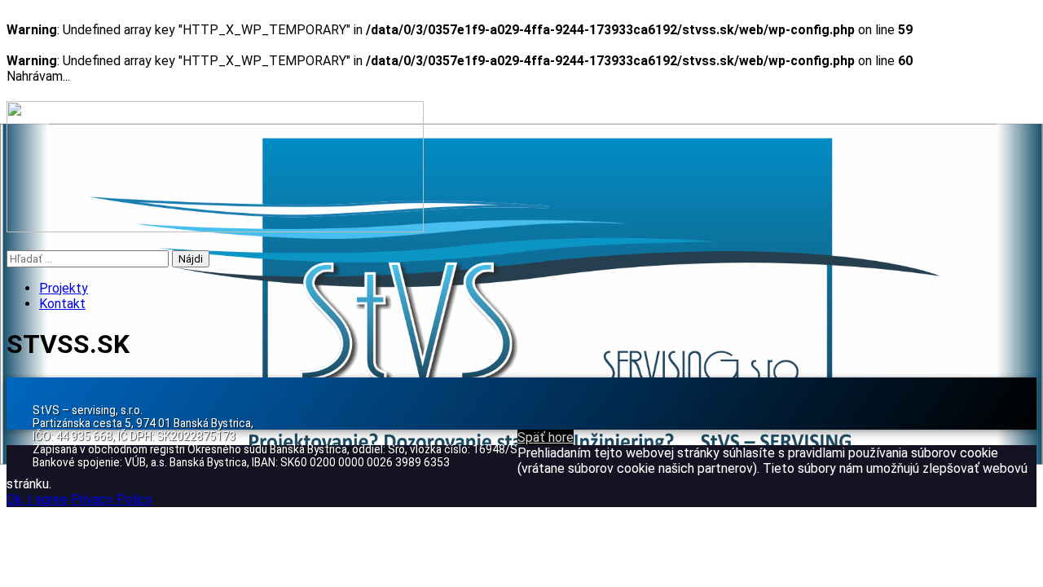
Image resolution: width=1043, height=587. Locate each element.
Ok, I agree (37, 499)
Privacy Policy (111, 499)
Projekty (63, 288)
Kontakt (62, 303)
